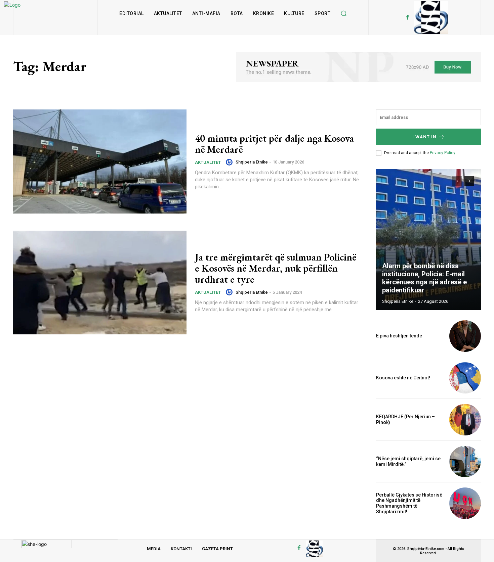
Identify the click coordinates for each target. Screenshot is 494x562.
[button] (343, 13)
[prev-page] (457, 181)
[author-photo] (230, 162)
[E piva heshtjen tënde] (465, 336)
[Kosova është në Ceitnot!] (465, 378)
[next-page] (469, 181)
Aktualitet (208, 162)
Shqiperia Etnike (252, 162)
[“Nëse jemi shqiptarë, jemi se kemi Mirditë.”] (465, 461)
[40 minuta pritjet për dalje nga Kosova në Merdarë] (100, 161)
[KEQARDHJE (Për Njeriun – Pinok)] (465, 419)
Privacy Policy (442, 152)
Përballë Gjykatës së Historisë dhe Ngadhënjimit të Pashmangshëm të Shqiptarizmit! (409, 503)
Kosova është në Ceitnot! (403, 377)
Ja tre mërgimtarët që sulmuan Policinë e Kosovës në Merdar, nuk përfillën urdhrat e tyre (275, 268)
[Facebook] (407, 17)
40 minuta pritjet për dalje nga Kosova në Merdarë (274, 144)
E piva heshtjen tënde (399, 335)
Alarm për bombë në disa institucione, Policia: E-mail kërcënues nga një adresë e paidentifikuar (424, 278)
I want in (424, 136)
